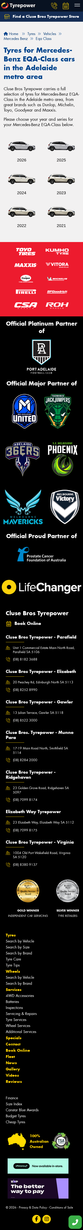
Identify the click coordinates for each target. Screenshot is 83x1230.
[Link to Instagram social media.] (46, 1219)
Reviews (14, 1081)
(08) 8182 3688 (25, 659)
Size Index (14, 1104)
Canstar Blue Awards (22, 1110)
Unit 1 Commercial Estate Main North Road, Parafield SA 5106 (44, 650)
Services (13, 989)
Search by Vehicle (20, 941)
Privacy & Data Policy (33, 1207)
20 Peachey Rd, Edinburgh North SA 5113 (43, 682)
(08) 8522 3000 (25, 720)
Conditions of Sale (61, 1207)
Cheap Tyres (15, 1122)
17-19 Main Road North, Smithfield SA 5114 (40, 750)
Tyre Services (16, 1019)
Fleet (10, 1056)
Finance (12, 1098)
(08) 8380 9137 (25, 865)
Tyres (11, 935)
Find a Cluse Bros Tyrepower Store (45, 16)
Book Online (18, 1050)
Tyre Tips (13, 965)
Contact (13, 1044)
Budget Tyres (16, 1116)
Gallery (13, 1069)
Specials (13, 1037)
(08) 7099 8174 (25, 800)
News (11, 1062)
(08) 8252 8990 (25, 690)
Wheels (13, 971)
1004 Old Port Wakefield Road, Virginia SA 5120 (41, 855)
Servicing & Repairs (21, 1013)
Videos (12, 1075)
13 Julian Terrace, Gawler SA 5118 (38, 713)
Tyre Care (13, 959)
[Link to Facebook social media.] (36, 1219)
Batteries (12, 1001)
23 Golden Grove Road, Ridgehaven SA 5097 (41, 790)
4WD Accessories (20, 995)
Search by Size (18, 947)
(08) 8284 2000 (25, 760)
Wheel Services (18, 1025)
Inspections (14, 1007)
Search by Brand (19, 953)
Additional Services (21, 1031)
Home (13, 33)
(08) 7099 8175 (25, 830)
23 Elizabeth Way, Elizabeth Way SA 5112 (43, 822)
